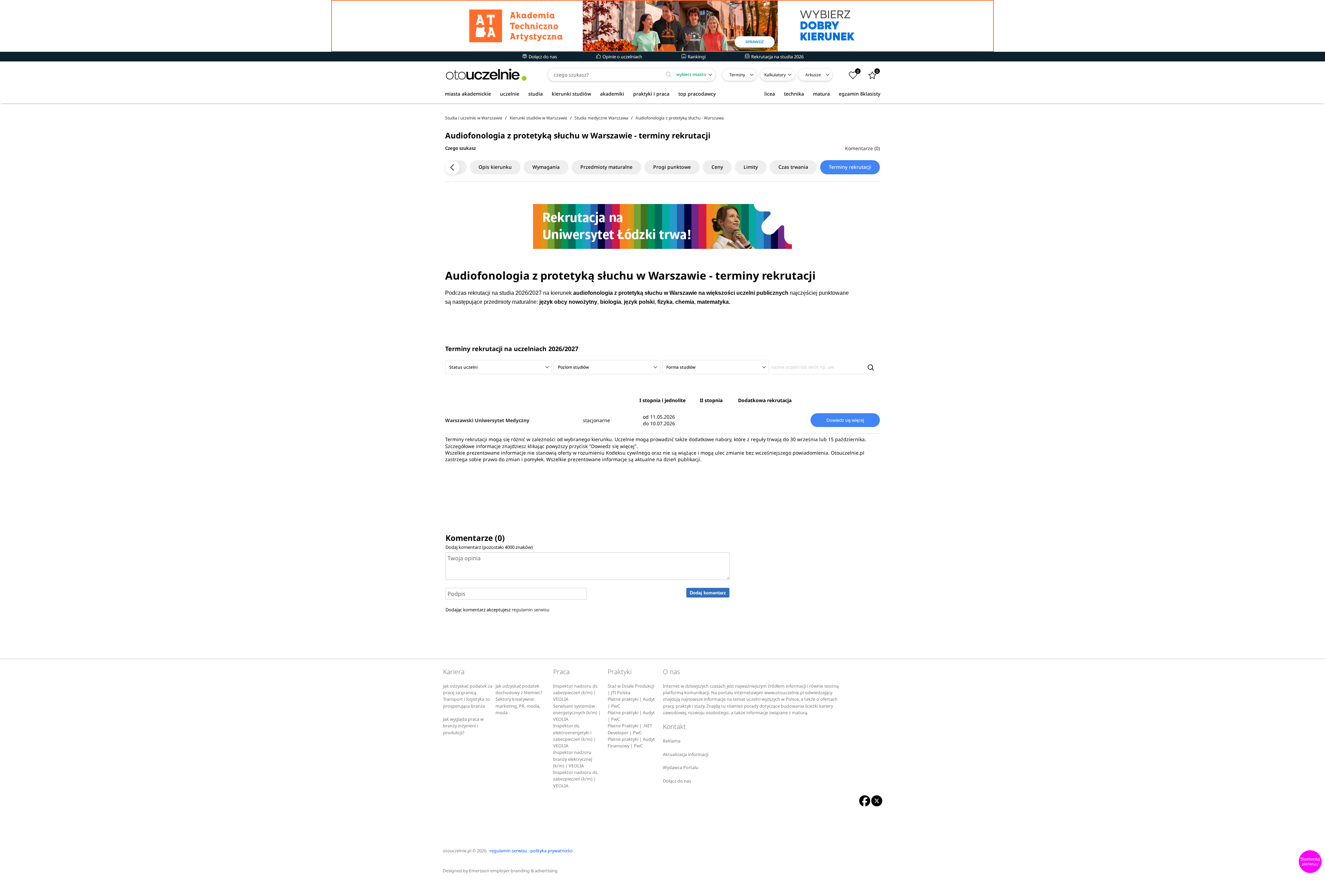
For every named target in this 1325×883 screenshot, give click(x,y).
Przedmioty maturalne (606, 167)
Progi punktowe (672, 167)
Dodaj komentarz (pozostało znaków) (489, 547)
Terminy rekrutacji (850, 167)
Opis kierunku (495, 167)
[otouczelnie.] (486, 75)
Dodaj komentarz (708, 592)
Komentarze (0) (862, 148)
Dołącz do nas (542, 57)
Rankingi (696, 57)
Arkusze (813, 75)
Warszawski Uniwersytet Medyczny (487, 420)
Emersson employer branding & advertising (513, 871)
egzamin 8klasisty (859, 93)
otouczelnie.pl (457, 851)
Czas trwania (793, 167)
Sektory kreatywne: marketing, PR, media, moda (517, 706)
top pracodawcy (697, 93)
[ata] (662, 26)
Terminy (737, 75)
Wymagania (546, 167)
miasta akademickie (468, 93)
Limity (751, 167)
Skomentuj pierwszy (1310, 861)
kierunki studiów (571, 93)
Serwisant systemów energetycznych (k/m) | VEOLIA (577, 712)
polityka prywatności (551, 851)
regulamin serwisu (530, 610)
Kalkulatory (775, 75)
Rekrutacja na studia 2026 (777, 57)
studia (535, 93)
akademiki (612, 93)
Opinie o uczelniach (621, 57)
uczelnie (509, 93)
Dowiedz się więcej (845, 420)
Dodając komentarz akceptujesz (497, 610)
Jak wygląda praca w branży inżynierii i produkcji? (463, 726)
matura (821, 93)
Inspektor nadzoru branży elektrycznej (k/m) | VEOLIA (572, 759)
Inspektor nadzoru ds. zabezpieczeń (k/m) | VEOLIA (575, 692)
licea (769, 93)
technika (794, 93)
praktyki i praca (651, 93)
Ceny (717, 167)
